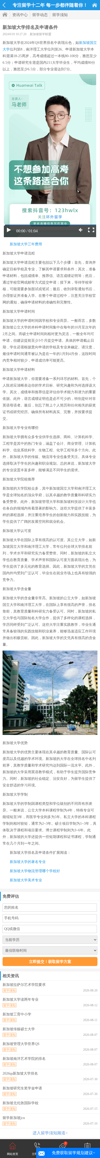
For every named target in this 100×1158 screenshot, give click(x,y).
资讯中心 (20, 15)
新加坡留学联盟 (40, 34)
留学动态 (40, 15)
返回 (4, 5)
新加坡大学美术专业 (26, 880)
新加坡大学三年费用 (26, 244)
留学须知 (60, 15)
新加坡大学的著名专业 (28, 862)
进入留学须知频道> (50, 1133)
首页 (94, 5)
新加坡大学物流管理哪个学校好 (35, 871)
